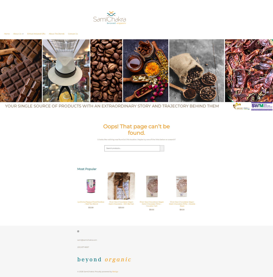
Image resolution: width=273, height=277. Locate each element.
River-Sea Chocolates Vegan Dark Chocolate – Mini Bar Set (121, 203)
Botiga (115, 272)
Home (7, 34)
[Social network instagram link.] (78, 231)
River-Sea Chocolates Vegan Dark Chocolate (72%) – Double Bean (182, 204)
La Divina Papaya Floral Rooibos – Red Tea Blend (91, 203)
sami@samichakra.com (87, 240)
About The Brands (56, 34)
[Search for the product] (162, 148)
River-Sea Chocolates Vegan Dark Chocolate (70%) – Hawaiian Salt (152, 204)
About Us (17, 34)
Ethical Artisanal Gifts (36, 34)
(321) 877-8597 (83, 247)
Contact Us (73, 34)
